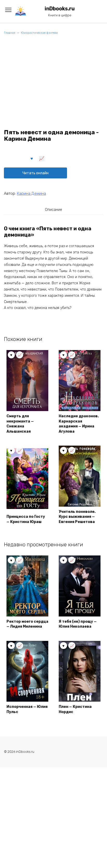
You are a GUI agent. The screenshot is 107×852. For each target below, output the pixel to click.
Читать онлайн (35, 173)
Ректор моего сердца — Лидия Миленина (27, 624)
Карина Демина (31, 193)
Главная (9, 33)
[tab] (53, 209)
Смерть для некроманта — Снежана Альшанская (20, 424)
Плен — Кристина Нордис (75, 709)
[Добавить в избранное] (32, 158)
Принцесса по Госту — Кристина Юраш (25, 519)
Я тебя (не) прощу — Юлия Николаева (78, 624)
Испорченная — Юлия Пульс (27, 709)
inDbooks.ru (60, 9)
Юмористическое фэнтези (39, 33)
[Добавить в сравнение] (41, 158)
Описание (53, 209)
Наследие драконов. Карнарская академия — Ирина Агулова (79, 424)
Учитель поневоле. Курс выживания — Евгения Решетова (77, 516)
